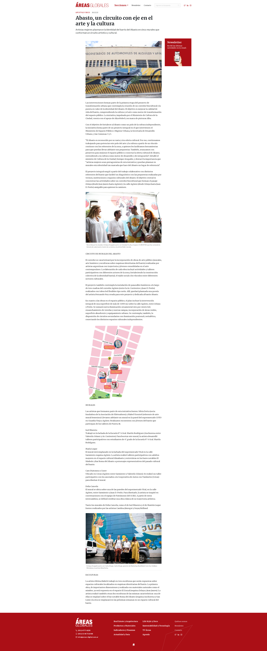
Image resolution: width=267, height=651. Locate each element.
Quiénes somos (181, 621)
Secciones (120, 5)
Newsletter (136, 5)
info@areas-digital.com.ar (88, 637)
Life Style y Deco (83, 12)
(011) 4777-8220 (84, 630)
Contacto (147, 5)
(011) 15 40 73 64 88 (85, 634)
